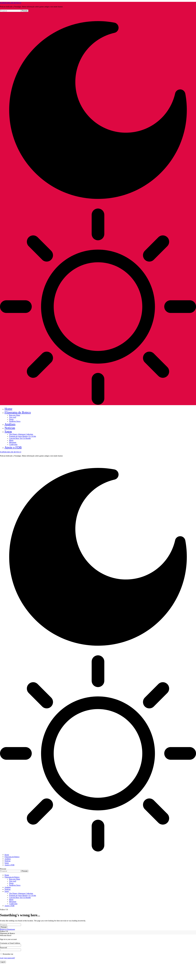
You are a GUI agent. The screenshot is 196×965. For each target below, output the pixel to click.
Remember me (7, 954)
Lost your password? (7, 958)
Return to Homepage (7, 929)
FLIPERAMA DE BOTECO (10, 3)
